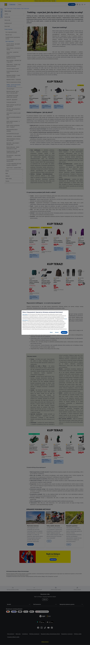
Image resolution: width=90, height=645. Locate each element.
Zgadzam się (64, 332)
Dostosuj (56, 332)
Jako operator (25, 314)
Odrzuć (51, 332)
